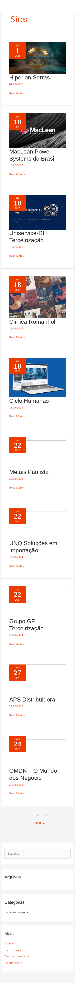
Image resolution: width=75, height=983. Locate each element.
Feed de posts (12, 950)
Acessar (9, 943)
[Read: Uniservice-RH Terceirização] (37, 212)
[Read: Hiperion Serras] (37, 57)
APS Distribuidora (32, 699)
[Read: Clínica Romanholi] (37, 297)
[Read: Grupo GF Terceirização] (37, 601)
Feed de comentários (16, 956)
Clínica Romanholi (33, 322)
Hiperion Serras (29, 77)
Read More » (17, 93)
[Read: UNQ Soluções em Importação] (37, 523)
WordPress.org (13, 962)
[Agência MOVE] (23, 6)
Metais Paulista (29, 472)
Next (40, 823)
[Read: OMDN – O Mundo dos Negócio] (37, 751)
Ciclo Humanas (29, 401)
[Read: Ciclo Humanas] (37, 377)
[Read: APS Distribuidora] (37, 680)
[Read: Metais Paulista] (37, 452)
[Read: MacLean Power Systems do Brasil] (37, 130)
